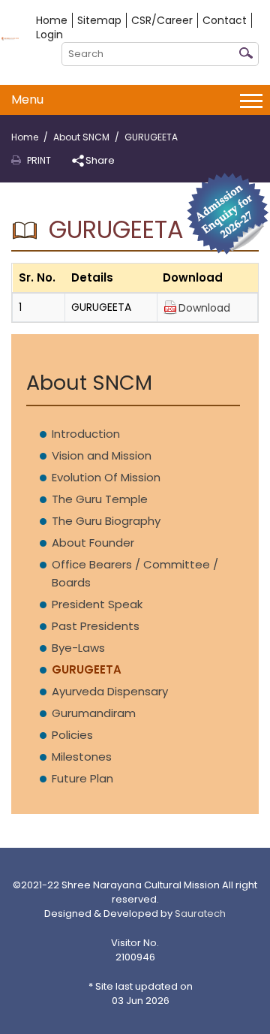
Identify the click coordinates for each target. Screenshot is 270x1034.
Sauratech (200, 913)
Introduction (86, 434)
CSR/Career (162, 20)
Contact (224, 20)
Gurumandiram (94, 713)
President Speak (97, 604)
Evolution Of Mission (106, 477)
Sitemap (99, 20)
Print (39, 160)
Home (52, 20)
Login (49, 34)
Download (204, 307)
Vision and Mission (102, 455)
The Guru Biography (106, 521)
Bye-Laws (78, 648)
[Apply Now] (228, 213)
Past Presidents (96, 626)
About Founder (93, 542)
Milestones (82, 756)
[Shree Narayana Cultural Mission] (10, 38)
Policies (72, 735)
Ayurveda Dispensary (110, 691)
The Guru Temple (100, 499)
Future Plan (82, 778)
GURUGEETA (87, 669)
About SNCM (81, 137)
